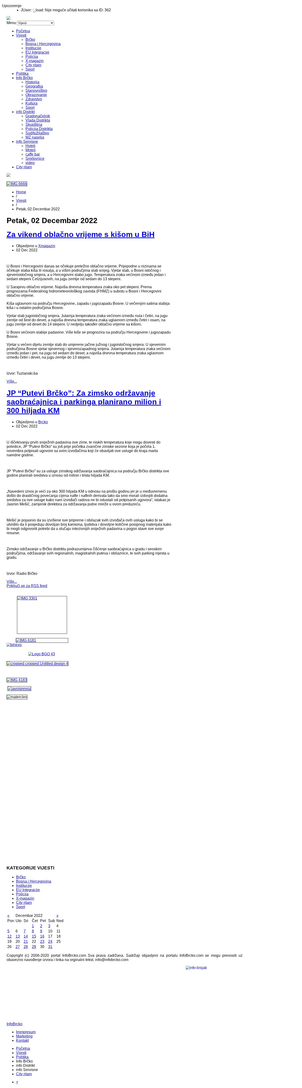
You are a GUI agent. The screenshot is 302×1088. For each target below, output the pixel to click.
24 (50, 942)
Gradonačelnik (37, 116)
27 (18, 947)
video (30, 163)
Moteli (30, 150)
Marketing (24, 1036)
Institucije (33, 48)
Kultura (31, 103)
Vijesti (21, 35)
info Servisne (27, 142)
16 (42, 936)
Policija (31, 57)
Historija (32, 82)
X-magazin (34, 61)
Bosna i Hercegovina (43, 44)
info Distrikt (25, 112)
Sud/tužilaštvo (37, 133)
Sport (29, 69)
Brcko (43, 422)
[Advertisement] (42, 790)
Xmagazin (46, 246)
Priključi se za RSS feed (27, 586)
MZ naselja (34, 137)
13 (18, 936)
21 (26, 942)
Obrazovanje (36, 95)
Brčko (30, 40)
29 (34, 947)
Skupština (33, 125)
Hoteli (30, 146)
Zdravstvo (33, 99)
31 (50, 947)
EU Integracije (37, 52)
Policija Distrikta (39, 129)
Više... (12, 381)
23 (42, 942)
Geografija (34, 86)
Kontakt (22, 1040)
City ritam (33, 65)
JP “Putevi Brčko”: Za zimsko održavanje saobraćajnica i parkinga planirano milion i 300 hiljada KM (84, 402)
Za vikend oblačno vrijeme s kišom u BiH (81, 234)
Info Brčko (24, 78)
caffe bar (32, 154)
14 (26, 936)
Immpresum (26, 1032)
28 (26, 947)
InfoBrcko (14, 1024)
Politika (22, 74)
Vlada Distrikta (37, 120)
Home (21, 192)
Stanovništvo (36, 91)
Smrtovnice (34, 159)
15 (34, 936)
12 (9, 936)
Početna (23, 31)
